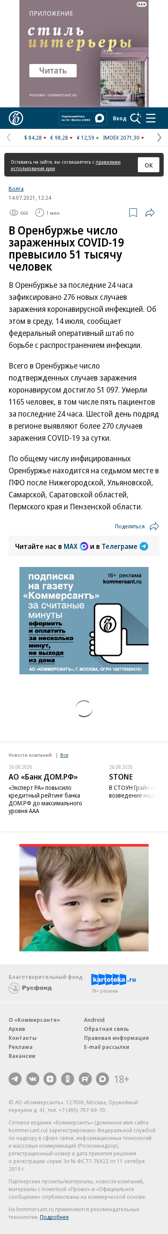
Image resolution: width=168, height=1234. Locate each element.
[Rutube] (85, 1079)
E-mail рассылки (106, 1047)
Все (64, 755)
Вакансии (22, 1056)
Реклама (21, 1047)
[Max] (102, 1079)
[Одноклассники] (67, 1079)
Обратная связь (106, 1029)
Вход (120, 118)
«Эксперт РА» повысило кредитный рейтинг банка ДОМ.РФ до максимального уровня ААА (45, 799)
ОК (149, 165)
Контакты (23, 1038)
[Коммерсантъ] (16, 118)
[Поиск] (135, 118)
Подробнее (54, 1217)
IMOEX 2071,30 (121, 137)
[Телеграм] (15, 1079)
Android (94, 1020)
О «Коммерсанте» (34, 1020)
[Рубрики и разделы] (150, 118)
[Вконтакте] (32, 1079)
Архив (17, 1029)
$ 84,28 (33, 137)
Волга (16, 188)
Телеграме (119, 546)
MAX (71, 546)
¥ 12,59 (85, 137)
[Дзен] (50, 1079)
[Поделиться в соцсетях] (150, 212)
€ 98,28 (59, 137)
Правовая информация (116, 1038)
